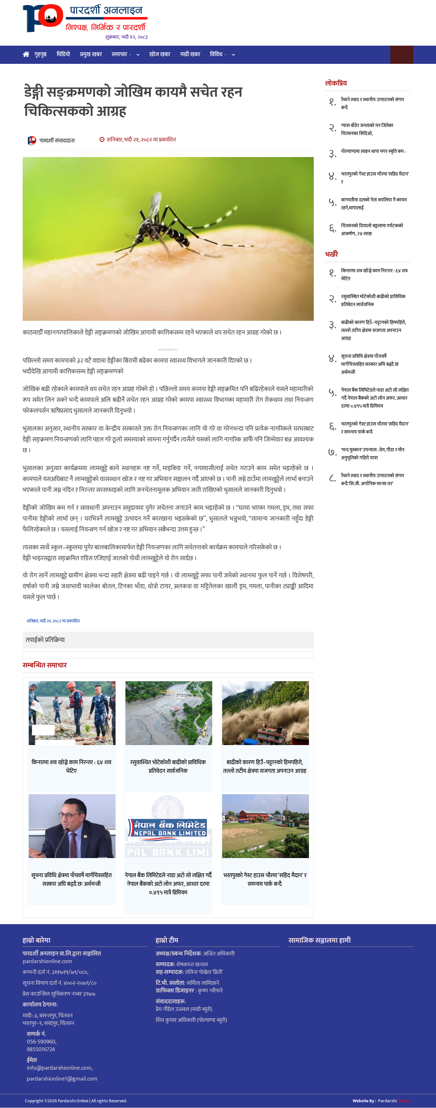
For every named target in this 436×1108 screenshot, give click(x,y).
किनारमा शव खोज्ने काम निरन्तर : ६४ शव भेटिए (374, 275)
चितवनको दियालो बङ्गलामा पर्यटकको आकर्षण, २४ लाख (372, 230)
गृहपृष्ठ (40, 54)
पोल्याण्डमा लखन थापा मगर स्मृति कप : (373, 151)
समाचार (120, 54)
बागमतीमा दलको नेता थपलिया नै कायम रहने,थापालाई (374, 204)
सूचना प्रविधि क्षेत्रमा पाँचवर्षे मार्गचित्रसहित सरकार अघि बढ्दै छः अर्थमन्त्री (370, 364)
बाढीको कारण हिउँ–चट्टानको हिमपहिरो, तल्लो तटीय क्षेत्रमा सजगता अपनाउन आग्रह (373, 331)
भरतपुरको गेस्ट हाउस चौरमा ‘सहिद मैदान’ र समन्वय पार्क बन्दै (375, 428)
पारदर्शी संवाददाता (57, 141)
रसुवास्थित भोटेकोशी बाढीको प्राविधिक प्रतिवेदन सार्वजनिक (373, 301)
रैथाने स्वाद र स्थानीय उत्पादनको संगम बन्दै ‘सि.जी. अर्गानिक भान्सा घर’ (372, 480)
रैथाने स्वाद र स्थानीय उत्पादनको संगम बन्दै (372, 104)
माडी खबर (190, 54)
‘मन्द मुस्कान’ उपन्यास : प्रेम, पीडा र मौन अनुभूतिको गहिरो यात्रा (372, 454)
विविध (217, 54)
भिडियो (63, 54)
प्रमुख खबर (91, 54)
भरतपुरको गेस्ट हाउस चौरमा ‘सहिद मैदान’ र (375, 178)
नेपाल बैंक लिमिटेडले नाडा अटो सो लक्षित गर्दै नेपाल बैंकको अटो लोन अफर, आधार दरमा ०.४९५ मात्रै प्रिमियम (375, 398)
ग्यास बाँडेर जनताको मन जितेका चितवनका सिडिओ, (367, 130)
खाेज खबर (159, 54)
